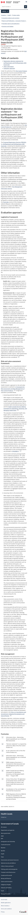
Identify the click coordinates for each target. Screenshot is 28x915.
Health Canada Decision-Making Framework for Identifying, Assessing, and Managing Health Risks (15, 408)
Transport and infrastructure (8, 872)
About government (5, 833)
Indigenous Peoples (6, 884)
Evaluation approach (9, 68)
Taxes (2, 857)
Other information (9, 66)
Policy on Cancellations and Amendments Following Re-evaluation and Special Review (13, 714)
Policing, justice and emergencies (9, 869)
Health (9, 15)
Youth (2, 890)
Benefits (3, 850)
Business (3, 847)
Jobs (2, 838)
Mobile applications (6, 902)
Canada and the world (6, 875)
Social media (4, 899)
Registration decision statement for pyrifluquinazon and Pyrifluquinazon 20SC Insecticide (15, 63)
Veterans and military (6, 887)
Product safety (16, 15)
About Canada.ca (5, 905)
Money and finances (6, 878)
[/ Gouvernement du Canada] (10, 2)
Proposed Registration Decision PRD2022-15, (13, 144)
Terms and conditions (6, 908)
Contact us (3, 817)
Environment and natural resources (10, 860)
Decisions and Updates (7, 26)
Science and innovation (6, 881)
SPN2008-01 (15, 451)
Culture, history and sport (7, 866)
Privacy (2, 912)
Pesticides (6, 202)
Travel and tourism (5, 844)
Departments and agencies (7, 830)
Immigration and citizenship (8, 841)
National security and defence (8, 863)
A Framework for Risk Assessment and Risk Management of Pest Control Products (13, 388)
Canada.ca (3, 15)
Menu (4, 11)
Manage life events (5, 894)
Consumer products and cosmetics (10, 18)
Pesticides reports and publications (10, 23)
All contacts (4, 827)
